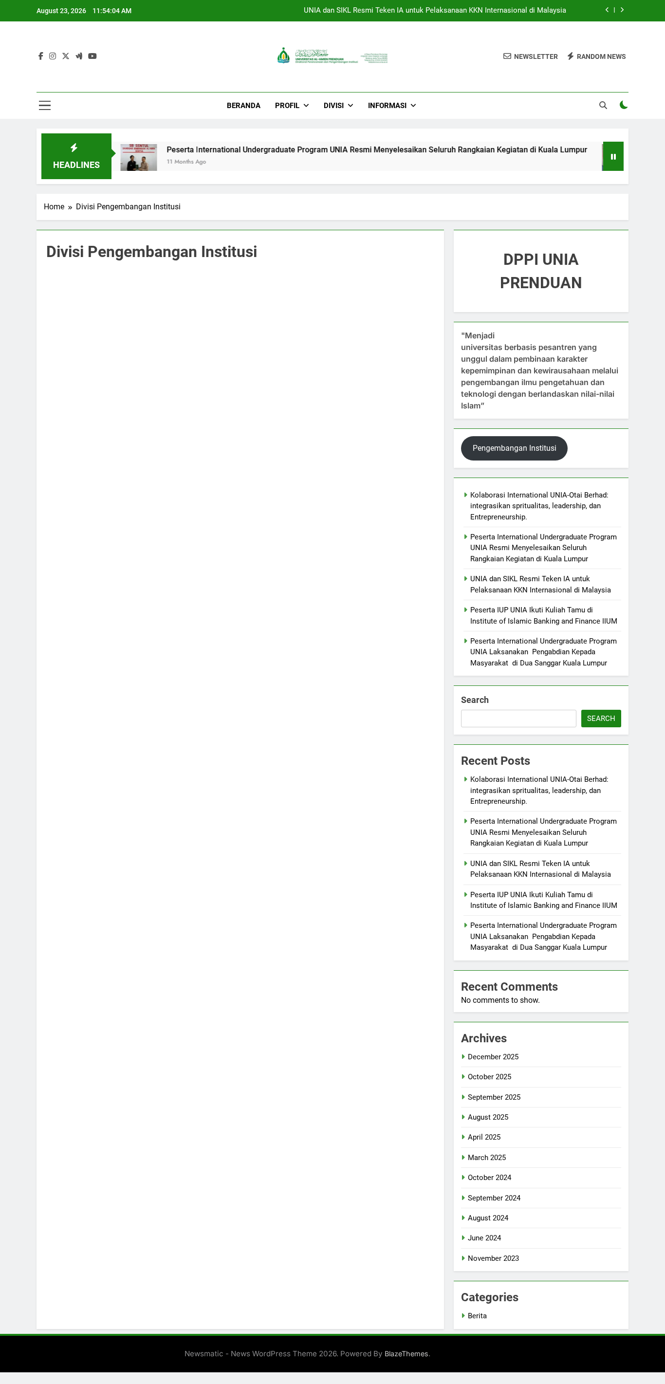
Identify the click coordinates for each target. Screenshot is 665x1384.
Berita (477, 1315)
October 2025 (489, 1076)
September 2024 (494, 1198)
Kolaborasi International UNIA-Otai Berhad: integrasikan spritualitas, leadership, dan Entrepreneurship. (539, 506)
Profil (287, 105)
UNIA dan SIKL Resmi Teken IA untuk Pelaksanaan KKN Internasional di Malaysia (435, 11)
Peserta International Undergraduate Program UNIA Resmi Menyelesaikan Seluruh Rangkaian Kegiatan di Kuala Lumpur (351, 149)
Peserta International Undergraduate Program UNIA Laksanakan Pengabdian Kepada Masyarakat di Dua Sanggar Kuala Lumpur (543, 652)
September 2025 (494, 1097)
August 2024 (488, 1218)
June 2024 (484, 1238)
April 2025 (484, 1137)
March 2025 (487, 1157)
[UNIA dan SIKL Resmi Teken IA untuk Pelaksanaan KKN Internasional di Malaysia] (594, 162)
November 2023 (493, 1258)
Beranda (243, 105)
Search (475, 700)
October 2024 (489, 1177)
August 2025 (488, 1117)
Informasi (387, 105)
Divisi (334, 105)
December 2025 (493, 1056)
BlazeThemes (406, 1353)
